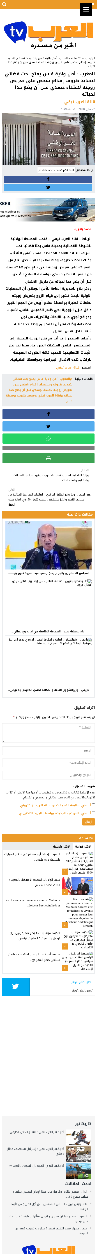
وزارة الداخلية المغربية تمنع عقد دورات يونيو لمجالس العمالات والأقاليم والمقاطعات (51, 475)
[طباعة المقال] (49, 458)
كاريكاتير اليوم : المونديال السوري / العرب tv (36, 1166)
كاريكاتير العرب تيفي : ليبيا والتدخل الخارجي (37, 1132)
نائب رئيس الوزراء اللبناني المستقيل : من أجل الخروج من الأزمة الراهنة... (49, 1206)
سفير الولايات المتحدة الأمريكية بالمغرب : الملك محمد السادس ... (34, 882)
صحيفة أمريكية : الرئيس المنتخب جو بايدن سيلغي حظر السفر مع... (34, 957)
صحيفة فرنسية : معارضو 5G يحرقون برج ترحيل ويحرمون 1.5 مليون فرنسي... (35, 935)
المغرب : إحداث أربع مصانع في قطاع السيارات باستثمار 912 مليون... (32, 856)
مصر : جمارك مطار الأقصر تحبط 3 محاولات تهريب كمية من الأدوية (51, 1231)
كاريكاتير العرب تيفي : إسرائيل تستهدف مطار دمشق (35, 1151)
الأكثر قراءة (83, 846)
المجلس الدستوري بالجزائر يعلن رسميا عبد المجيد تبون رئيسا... (49, 573)
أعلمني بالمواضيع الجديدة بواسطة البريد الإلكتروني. (54, 813)
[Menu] (86, 9)
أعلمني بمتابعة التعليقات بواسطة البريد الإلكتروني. (55, 805)
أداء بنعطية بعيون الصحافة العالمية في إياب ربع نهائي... (48, 631)
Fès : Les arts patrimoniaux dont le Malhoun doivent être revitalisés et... (32, 902)
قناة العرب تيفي (67, 367)
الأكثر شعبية (62, 846)
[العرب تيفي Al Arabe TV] (48, 30)
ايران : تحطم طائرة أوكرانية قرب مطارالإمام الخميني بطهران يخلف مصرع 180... (50, 1194)
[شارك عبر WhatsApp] (49, 438)
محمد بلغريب (26, 395)
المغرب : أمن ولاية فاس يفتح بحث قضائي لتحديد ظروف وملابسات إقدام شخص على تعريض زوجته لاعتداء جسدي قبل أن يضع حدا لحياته (40, 387)
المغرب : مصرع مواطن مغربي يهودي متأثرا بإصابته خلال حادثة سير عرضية (48, 1218)
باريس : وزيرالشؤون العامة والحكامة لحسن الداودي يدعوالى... (49, 689)
